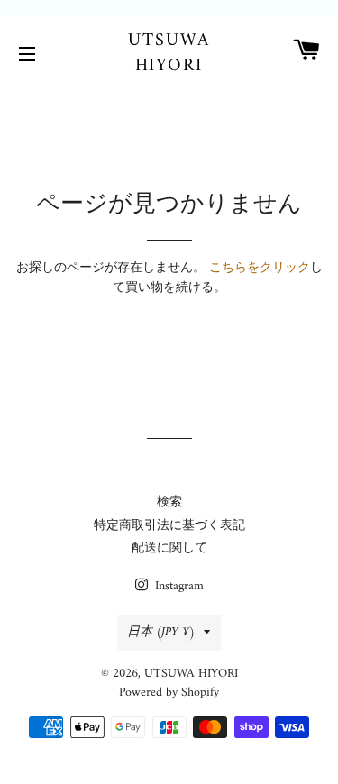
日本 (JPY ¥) (161, 632)
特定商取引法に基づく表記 (169, 526)
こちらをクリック (259, 268)
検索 (169, 502)
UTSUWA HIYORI (169, 54)
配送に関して (169, 548)
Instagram (177, 586)
